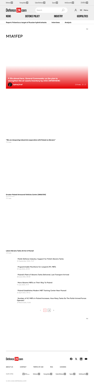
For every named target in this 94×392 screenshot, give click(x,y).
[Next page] (53, 310)
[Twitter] (76, 359)
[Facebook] (71, 359)
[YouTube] (86, 359)
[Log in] (75, 10)
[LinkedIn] (81, 359)
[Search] (63, 10)
